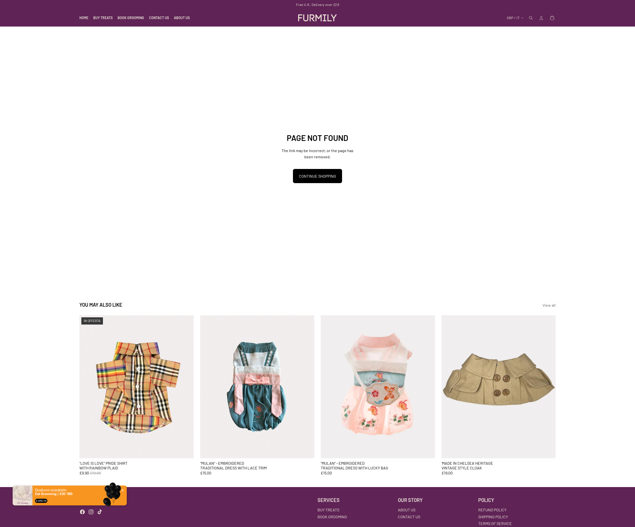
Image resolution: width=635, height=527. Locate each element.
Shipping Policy (493, 516)
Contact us (409, 516)
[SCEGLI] (186, 450)
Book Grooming (332, 516)
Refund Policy (492, 509)
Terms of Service (495, 523)
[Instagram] (91, 512)
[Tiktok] (100, 512)
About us (406, 509)
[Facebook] (82, 512)
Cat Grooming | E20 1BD (53, 494)
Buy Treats (328, 509)
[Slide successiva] (186, 386)
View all (549, 305)
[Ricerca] (530, 17)
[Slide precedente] (86, 386)
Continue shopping (317, 176)
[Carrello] (552, 17)
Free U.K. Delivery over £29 (317, 4)
